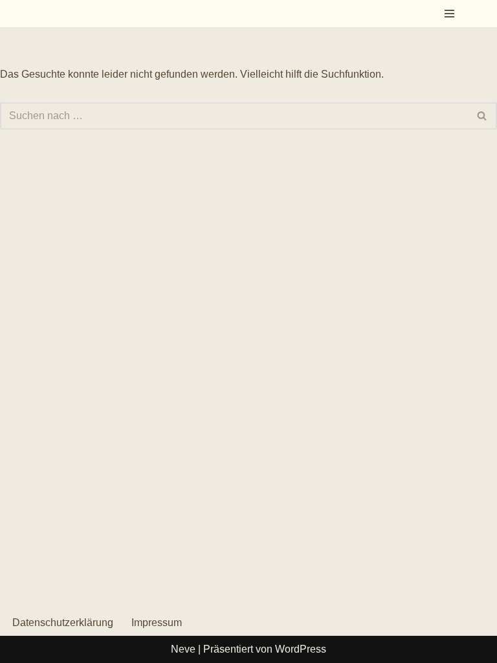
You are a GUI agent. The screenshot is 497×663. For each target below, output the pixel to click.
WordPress (300, 649)
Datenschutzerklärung (62, 622)
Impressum (156, 622)
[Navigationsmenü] (449, 14)
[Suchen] (476, 14)
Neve (183, 649)
